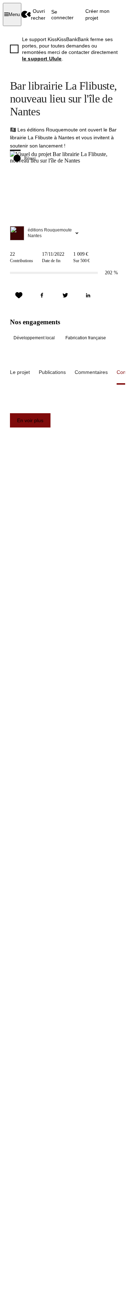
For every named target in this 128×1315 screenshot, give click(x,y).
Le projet (20, 372)
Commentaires (91, 372)
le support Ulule (42, 58)
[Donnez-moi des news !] (19, 295)
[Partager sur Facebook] (42, 295)
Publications (52, 372)
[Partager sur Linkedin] (88, 295)
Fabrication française (85, 337)
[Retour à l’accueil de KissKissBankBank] (26, 14)
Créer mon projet (97, 14)
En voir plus (30, 420)
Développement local (34, 337)
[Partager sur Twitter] (65, 295)
